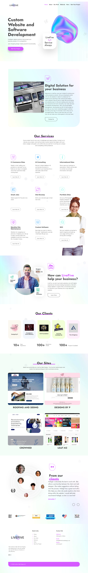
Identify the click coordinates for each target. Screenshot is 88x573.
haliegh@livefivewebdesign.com (63, 540)
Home (46, 4)
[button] (73, 504)
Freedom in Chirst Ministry (29, 333)
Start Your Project (75, 4)
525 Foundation (44, 333)
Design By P (14, 334)
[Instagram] (10, 554)
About (50, 4)
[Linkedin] (9, 554)
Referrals (62, 4)
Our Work (56, 4)
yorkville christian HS (58, 334)
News (67, 4)
